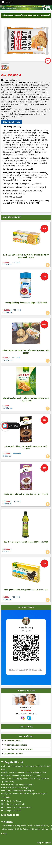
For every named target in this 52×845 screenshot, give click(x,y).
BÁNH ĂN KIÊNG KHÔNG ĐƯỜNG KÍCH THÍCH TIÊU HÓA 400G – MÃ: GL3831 (26, 256)
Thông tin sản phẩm (11, 122)
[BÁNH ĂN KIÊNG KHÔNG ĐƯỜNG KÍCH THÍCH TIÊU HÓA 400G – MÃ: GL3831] (26, 237)
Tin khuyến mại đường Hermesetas (18, 749)
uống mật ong (7, 829)
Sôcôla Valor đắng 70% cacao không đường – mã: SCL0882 (26, 447)
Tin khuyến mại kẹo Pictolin (15, 745)
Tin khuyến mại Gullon (13, 753)
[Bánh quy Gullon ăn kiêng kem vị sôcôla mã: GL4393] (26, 572)
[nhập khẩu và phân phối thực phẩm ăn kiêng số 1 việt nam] (26, 7)
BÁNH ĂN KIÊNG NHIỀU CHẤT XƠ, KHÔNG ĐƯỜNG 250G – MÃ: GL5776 (26, 399)
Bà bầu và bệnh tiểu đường (38, 826)
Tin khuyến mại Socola (13, 741)
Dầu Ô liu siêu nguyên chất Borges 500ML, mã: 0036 (26, 542)
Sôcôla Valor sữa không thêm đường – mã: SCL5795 (26, 494)
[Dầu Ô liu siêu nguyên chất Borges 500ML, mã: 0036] (26, 524)
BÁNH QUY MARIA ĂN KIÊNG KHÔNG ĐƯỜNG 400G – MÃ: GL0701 (26, 351)
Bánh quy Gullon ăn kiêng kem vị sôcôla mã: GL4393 (26, 590)
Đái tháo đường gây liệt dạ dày (27, 829)
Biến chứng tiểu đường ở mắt (14, 826)
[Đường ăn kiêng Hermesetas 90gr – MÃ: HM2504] (26, 285)
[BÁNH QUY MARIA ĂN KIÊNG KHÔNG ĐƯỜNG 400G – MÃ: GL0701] (26, 333)
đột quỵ (45, 829)
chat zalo (13, 426)
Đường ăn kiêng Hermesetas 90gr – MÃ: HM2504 (26, 303)
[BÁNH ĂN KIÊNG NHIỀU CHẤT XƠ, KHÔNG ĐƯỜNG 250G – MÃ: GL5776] (26, 381)
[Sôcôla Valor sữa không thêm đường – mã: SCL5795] (26, 477)
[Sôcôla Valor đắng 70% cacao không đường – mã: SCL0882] (26, 429)
